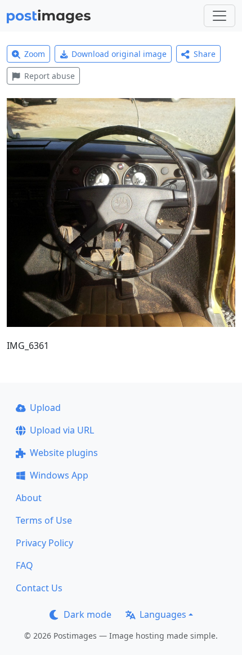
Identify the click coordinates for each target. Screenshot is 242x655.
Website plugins (64, 452)
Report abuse (49, 75)
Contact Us (39, 588)
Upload (45, 407)
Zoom (34, 53)
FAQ (24, 565)
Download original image (119, 53)
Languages (163, 614)
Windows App (59, 475)
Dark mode (87, 614)
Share (205, 53)
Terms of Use (44, 520)
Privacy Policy (44, 543)
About (29, 498)
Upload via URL (62, 430)
